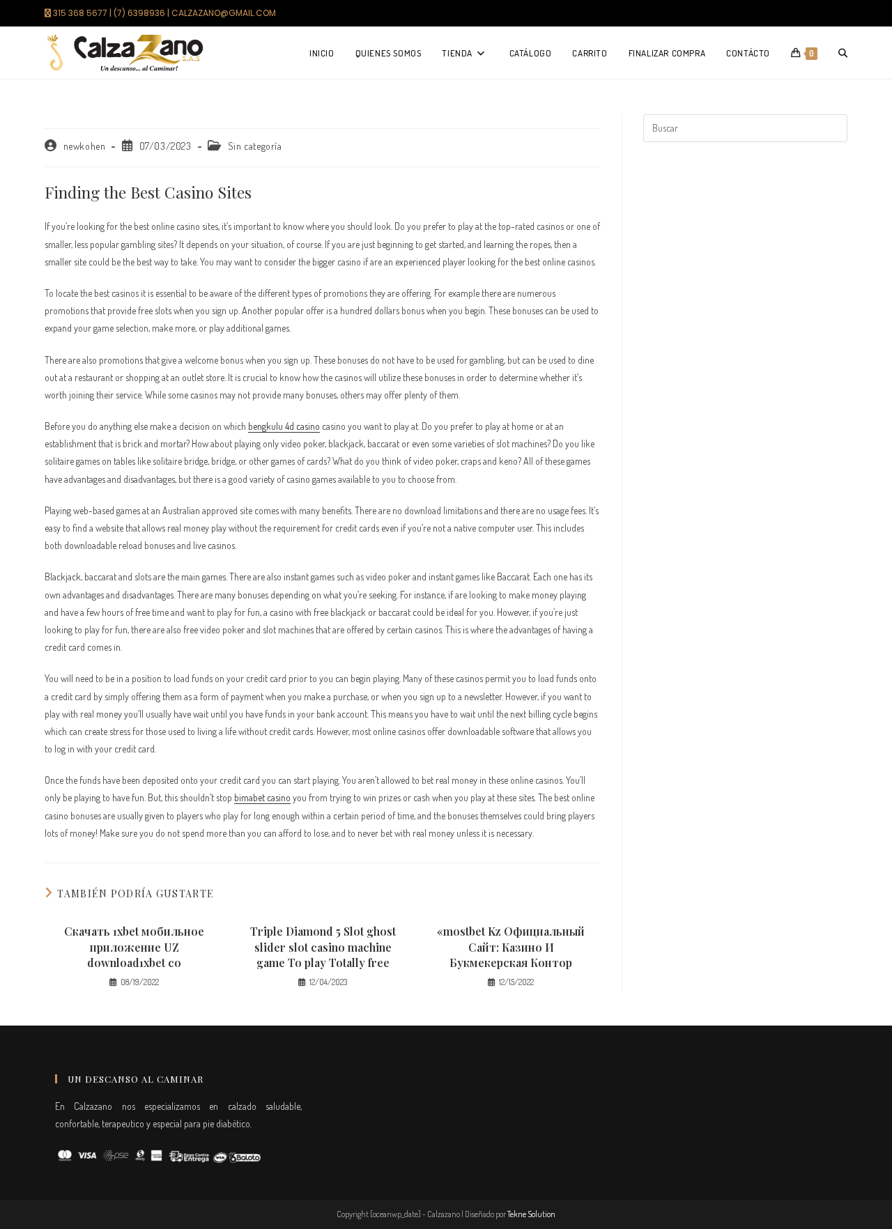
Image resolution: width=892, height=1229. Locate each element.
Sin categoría (255, 146)
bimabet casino (262, 797)
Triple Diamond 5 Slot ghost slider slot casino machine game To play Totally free (323, 947)
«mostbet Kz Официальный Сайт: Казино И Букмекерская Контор (511, 947)
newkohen (84, 146)
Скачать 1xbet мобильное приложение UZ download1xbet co (134, 947)
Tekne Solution (531, 1214)
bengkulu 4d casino (284, 426)
